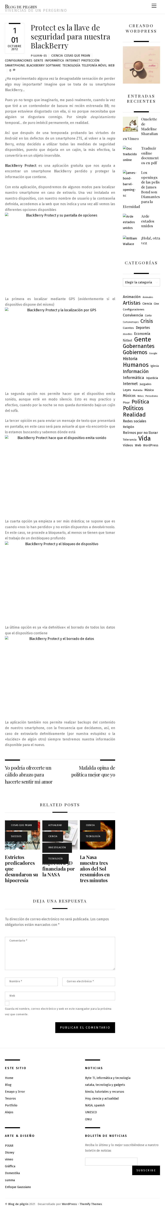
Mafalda (137, 390)
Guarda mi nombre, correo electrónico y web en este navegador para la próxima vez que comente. (58, 1011)
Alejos (9, 1112)
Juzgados (145, 384)
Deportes (143, 328)
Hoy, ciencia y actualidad (102, 1098)
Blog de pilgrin (18, 1204)
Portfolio (11, 1105)
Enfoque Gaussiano (18, 1187)
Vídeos (128, 445)
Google (153, 353)
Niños (141, 396)
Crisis (147, 321)
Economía (142, 334)
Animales (148, 297)
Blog (8, 1085)
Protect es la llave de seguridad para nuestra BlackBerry (70, 36)
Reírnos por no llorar (140, 432)
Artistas (132, 303)
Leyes (127, 390)
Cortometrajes (131, 322)
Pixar (126, 402)
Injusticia (152, 378)
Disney (9, 1152)
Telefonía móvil (94, 65)
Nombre (15, 981)
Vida (144, 438)
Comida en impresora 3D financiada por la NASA (58, 866)
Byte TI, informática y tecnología (107, 1078)
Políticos (133, 408)
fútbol (127, 340)
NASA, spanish (95, 1105)
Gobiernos (135, 352)
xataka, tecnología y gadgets (105, 1085)
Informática (54, 60)
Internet (72, 60)
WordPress (150, 445)
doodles (127, 333)
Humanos (136, 365)
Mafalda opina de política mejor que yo (93, 771)
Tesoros (10, 1098)
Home (9, 1078)
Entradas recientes (141, 98)
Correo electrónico (80, 981)
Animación (132, 297)
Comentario (18, 940)
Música (149, 390)
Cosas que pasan (77, 55)
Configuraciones (18, 60)
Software (53, 65)
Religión (128, 427)
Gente (38, 60)
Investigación (57, 847)
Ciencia (57, 55)
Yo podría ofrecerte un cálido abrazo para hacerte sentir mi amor (28, 774)
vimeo (9, 1159)
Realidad (134, 414)
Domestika (12, 1173)
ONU (88, 1119)
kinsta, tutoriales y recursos (104, 1092)
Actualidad (55, 825)
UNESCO (91, 1112)
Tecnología (71, 65)
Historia (130, 358)
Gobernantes (138, 346)
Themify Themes (91, 1204)
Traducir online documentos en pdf (150, 155)
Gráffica (10, 1166)
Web (111, 65)
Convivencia (133, 315)
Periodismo (151, 396)
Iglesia (155, 365)
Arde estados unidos (147, 221)
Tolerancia (129, 439)
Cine (156, 303)
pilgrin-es (39, 55)
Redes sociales (134, 421)
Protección (90, 60)
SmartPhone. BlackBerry (24, 65)
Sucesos (16, 836)
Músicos (129, 396)
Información (136, 371)
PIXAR (9, 1146)
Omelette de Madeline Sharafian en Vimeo (140, 129)
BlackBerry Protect (20, 166)
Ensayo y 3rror (15, 1092)
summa (10, 1180)
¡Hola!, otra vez (150, 240)
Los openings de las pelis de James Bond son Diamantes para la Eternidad (141, 189)
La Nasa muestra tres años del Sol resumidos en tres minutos (95, 868)
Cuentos (128, 328)
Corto (148, 315)
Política (140, 402)
